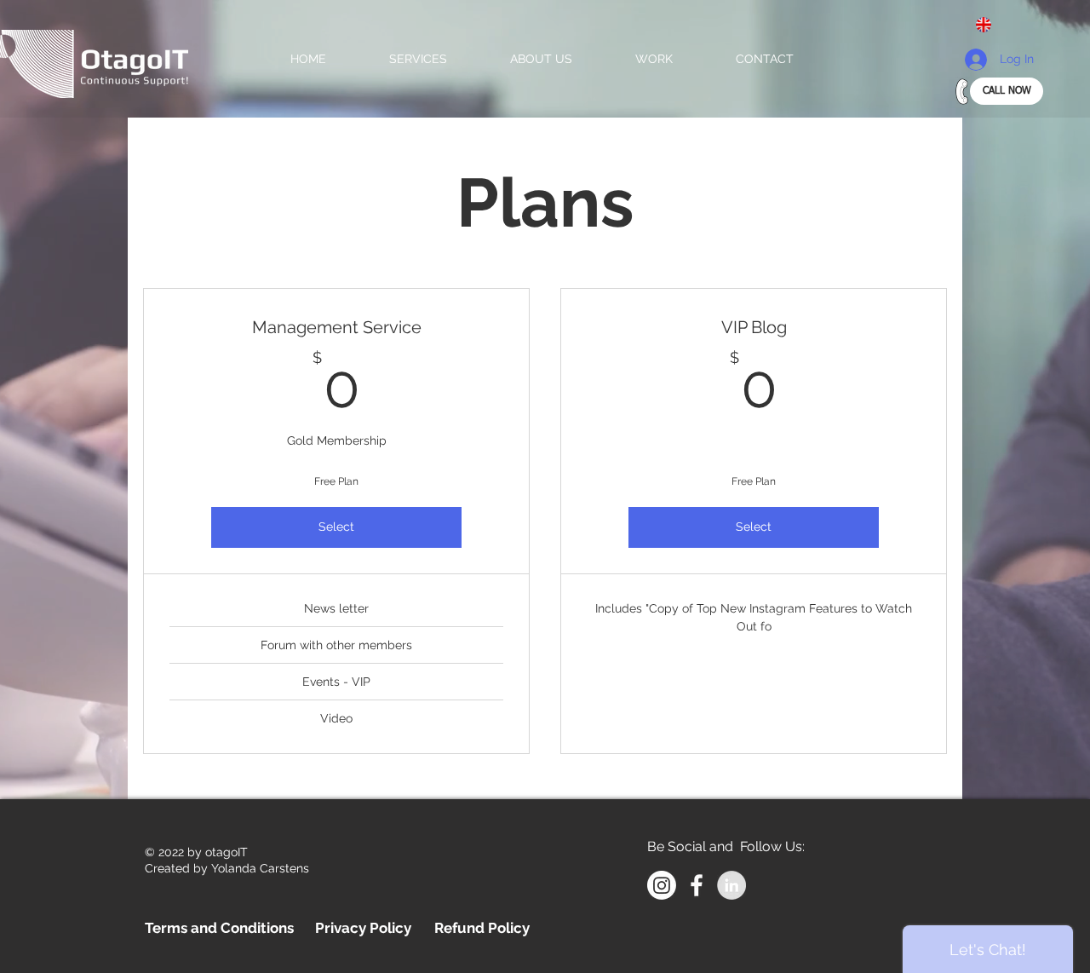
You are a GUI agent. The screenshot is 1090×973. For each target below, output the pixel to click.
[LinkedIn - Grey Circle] (731, 885)
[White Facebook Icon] (696, 885)
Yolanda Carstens (260, 868)
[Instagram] (661, 885)
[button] (990, 24)
